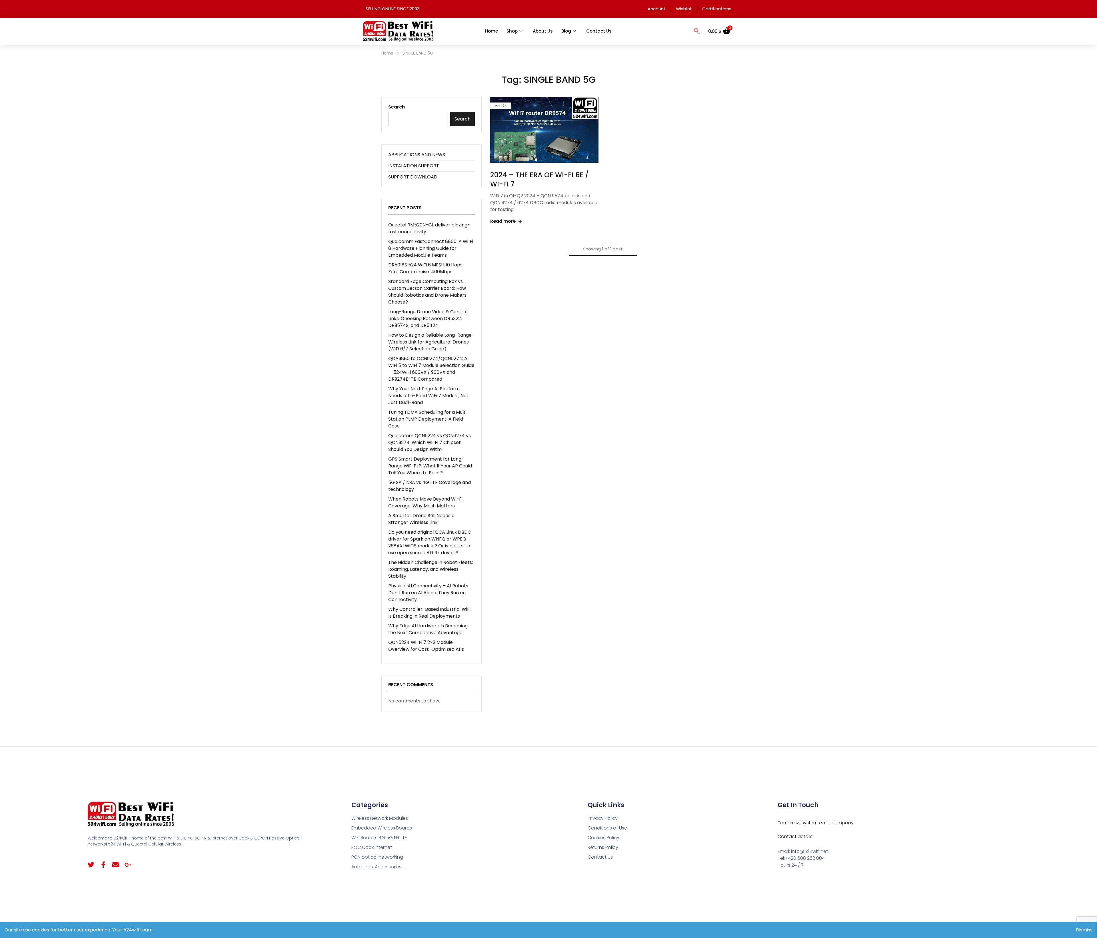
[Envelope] (115, 864)
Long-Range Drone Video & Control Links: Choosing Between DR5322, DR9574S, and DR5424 (427, 318)
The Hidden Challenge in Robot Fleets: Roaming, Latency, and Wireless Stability (430, 569)
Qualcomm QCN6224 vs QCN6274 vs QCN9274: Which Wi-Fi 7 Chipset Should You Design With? (429, 442)
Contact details (795, 836)
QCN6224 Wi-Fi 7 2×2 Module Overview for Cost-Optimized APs (426, 645)
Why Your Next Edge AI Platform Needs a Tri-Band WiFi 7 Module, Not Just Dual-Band (428, 395)
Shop (512, 31)
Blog (566, 31)
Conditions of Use (607, 828)
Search (396, 107)
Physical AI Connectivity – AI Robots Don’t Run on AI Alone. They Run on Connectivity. (428, 593)
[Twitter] (91, 864)
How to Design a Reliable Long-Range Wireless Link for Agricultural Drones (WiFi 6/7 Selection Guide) (430, 342)
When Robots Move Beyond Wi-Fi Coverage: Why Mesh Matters (425, 502)
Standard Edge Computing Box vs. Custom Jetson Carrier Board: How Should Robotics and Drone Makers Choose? (427, 291)
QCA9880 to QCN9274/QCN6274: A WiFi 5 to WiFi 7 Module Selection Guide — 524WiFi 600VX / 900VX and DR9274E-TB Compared (431, 368)
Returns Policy (603, 847)
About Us (543, 31)
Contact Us (599, 31)
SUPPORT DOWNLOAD (412, 177)
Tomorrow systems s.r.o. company (816, 823)
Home (491, 31)
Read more (503, 221)
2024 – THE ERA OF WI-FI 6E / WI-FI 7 (539, 179)
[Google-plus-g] (128, 864)
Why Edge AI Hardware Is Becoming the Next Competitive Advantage (428, 629)
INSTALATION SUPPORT (413, 165)
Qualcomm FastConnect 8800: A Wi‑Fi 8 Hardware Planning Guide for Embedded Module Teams (430, 248)
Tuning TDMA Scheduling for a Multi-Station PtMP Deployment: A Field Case (428, 419)
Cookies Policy (603, 837)
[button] (696, 31)
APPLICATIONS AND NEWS (416, 154)
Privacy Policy (603, 818)
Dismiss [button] (1084, 930)
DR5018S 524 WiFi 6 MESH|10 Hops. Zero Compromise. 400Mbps (425, 268)
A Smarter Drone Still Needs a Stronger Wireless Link (421, 519)
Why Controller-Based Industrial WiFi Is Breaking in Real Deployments (429, 612)
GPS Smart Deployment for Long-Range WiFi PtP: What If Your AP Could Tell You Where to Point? (430, 466)
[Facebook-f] (103, 864)
